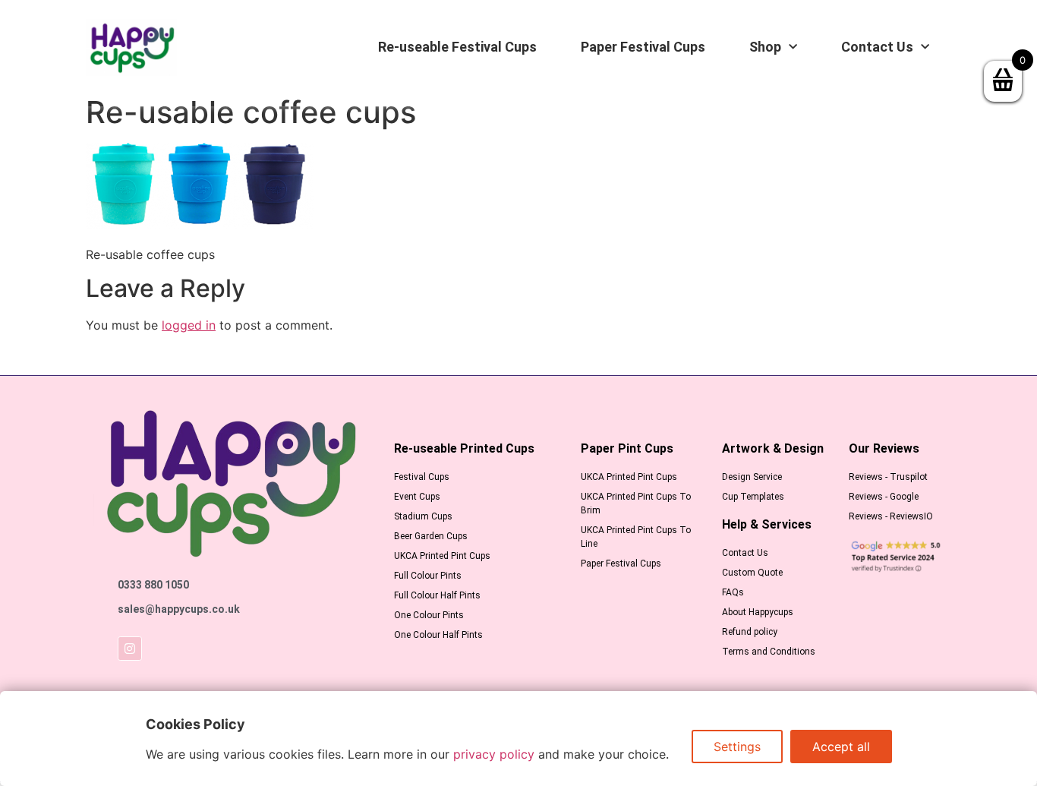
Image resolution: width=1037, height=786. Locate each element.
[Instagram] (130, 648)
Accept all (841, 746)
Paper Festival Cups (643, 47)
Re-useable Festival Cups (457, 47)
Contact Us (877, 47)
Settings (737, 746)
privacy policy (493, 754)
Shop (765, 47)
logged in (189, 325)
